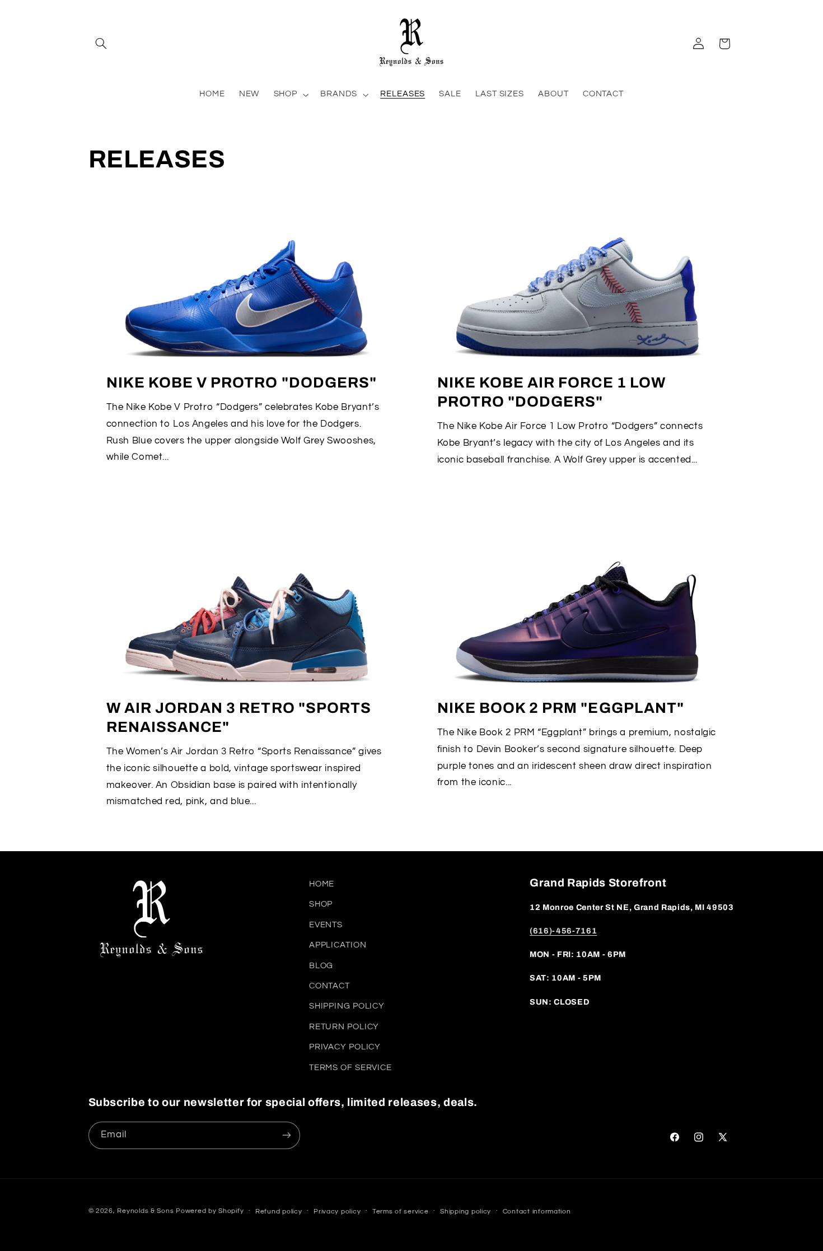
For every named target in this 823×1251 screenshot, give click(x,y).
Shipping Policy (347, 1006)
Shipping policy (465, 1211)
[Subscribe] (286, 1135)
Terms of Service (350, 1067)
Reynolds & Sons (145, 1211)
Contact (329, 986)
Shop (321, 904)
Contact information (537, 1211)
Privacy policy (337, 1211)
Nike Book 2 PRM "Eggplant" (560, 708)
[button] (101, 44)
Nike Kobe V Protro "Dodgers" (241, 383)
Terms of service (400, 1211)
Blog (321, 965)
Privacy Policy (345, 1047)
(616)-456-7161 (563, 930)
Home (322, 884)
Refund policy (278, 1211)
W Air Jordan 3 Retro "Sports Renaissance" (238, 717)
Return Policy (344, 1027)
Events (326, 925)
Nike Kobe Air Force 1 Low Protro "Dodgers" (551, 392)
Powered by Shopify (210, 1211)
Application (338, 945)
